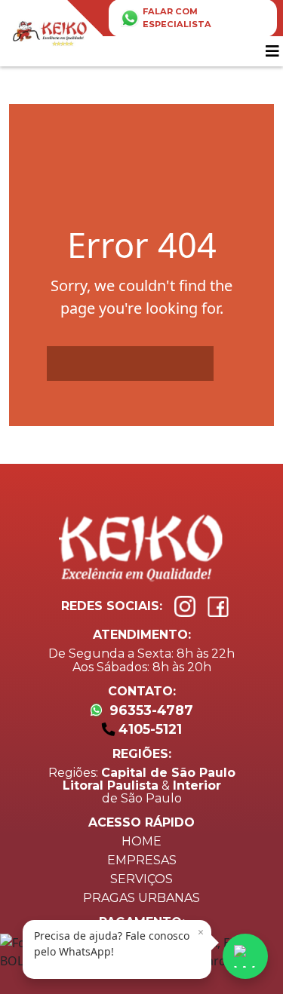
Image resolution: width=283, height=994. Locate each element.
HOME (141, 841)
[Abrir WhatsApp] (245, 956)
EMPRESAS (142, 860)
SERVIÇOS (141, 879)
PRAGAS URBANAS (141, 898)
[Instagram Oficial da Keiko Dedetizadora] (184, 606)
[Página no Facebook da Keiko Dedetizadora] (218, 607)
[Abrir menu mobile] (274, 51)
